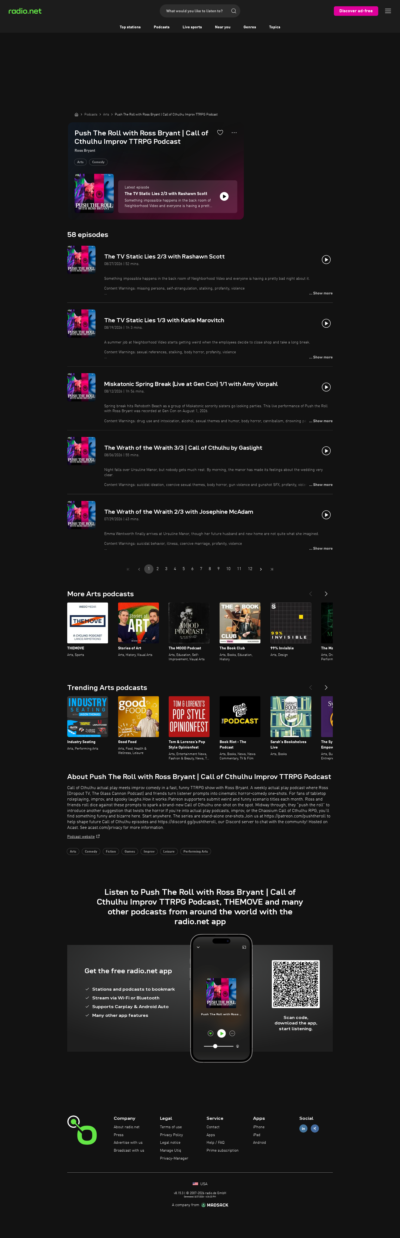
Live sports (192, 27)
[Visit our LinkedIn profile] (303, 1128)
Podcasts (162, 27)
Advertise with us (128, 1143)
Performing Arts (195, 851)
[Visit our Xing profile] (315, 1128)
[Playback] (224, 196)
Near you (222, 27)
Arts (80, 162)
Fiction (111, 851)
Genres (250, 27)
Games (130, 851)
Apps (211, 1135)
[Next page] (261, 569)
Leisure (169, 851)
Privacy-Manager (174, 1158)
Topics (274, 27)
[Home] (76, 114)
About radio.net (127, 1127)
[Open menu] (388, 11)
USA (203, 1184)
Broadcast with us (129, 1150)
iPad (256, 1135)
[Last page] (271, 569)
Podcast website (81, 837)
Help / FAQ (215, 1143)
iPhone (258, 1127)
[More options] (234, 132)
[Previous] (310, 591)
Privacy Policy (171, 1135)
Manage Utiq (170, 1150)
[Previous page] (139, 569)
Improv (149, 851)
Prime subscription (223, 1150)
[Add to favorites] (220, 132)
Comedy (98, 162)
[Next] (326, 591)
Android (259, 1143)
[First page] (128, 569)
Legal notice (170, 1143)
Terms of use (171, 1127)
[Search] (233, 11)
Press (119, 1135)
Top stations (130, 27)
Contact (213, 1127)
